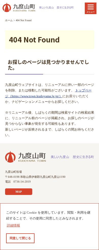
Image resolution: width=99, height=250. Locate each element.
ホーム (9, 20)
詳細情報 (13, 225)
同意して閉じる (20, 238)
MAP (18, 191)
